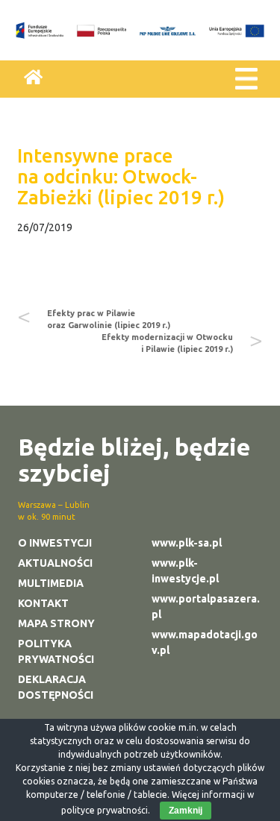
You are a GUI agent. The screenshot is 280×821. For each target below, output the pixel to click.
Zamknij (185, 810)
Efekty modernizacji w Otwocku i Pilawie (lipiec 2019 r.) (167, 343)
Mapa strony (56, 623)
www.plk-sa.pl (187, 543)
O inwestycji (55, 543)
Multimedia (51, 583)
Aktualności (55, 563)
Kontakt (43, 603)
